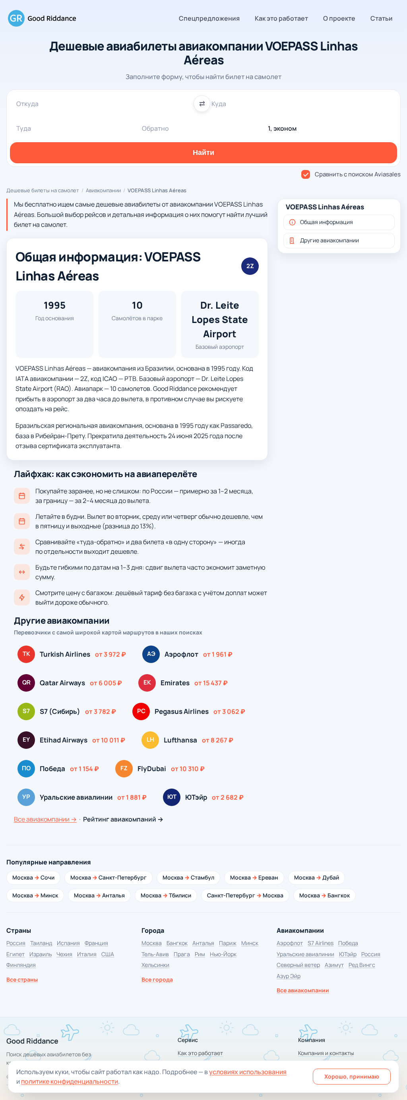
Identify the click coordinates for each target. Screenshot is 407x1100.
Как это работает (281, 18)
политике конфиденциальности (69, 1081)
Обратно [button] (155, 128)
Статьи (381, 18)
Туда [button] (23, 128)
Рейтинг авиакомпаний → (123, 819)
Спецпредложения (209, 18)
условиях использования (248, 1071)
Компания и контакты (326, 1053)
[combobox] (106, 103)
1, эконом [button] (282, 128)
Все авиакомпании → (45, 819)
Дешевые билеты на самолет (42, 190)
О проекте (339, 18)
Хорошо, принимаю (351, 1076)
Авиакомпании (103, 190)
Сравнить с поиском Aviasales (358, 174)
